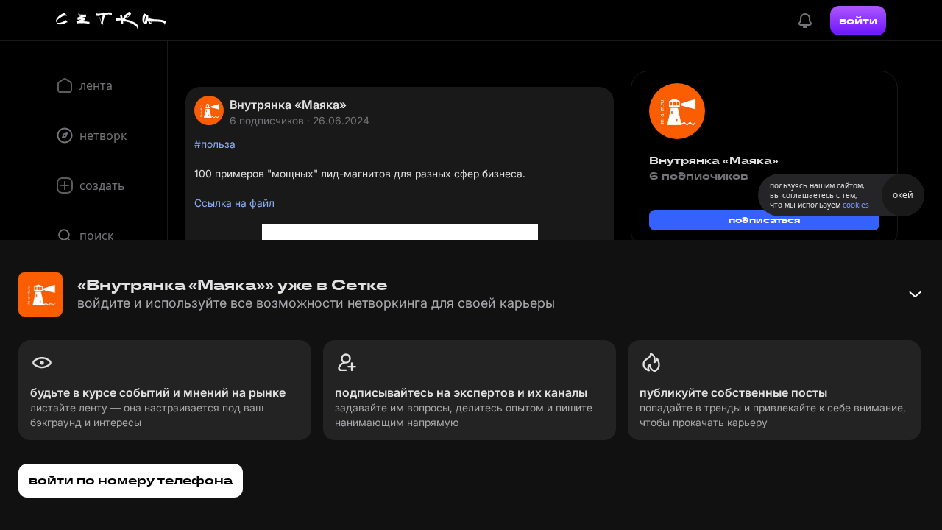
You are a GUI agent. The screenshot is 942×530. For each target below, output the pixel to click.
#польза (215, 144)
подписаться (765, 219)
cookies (856, 204)
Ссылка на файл (234, 203)
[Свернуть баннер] (915, 294)
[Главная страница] (111, 20)
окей (903, 194)
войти (858, 20)
